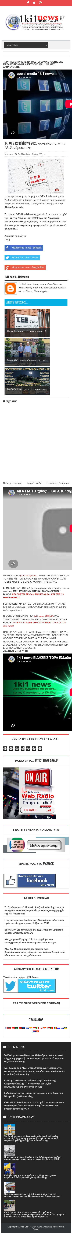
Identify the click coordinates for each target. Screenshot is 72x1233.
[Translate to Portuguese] (51, 1028)
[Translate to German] (9, 1028)
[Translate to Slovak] (62, 1028)
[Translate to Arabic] (16, 1028)
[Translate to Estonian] (23, 1028)
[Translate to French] (6, 1028)
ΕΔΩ (14, 228)
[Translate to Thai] (34, 1031)
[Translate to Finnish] (27, 1028)
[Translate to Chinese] (20, 1028)
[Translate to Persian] (44, 1028)
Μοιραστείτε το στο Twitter (25, 257)
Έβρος (42, 154)
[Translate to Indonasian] (34, 1028)
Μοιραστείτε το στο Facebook (27, 247)
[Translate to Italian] (37, 1028)
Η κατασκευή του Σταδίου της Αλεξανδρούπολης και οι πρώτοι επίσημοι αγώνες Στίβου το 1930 (32, 1158)
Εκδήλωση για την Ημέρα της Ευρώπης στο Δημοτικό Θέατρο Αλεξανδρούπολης (30, 1176)
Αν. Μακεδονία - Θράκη (28, 154)
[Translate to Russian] (58, 1028)
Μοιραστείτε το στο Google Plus (28, 267)
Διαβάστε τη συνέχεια (16, 236)
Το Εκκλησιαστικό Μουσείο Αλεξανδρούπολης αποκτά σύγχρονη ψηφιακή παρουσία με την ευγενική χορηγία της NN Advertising (34, 910)
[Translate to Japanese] (41, 1028)
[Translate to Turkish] (13, 1028)
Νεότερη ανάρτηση (12, 483)
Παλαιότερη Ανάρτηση (57, 483)
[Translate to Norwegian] (48, 1028)
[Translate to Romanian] (55, 1028)
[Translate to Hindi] (30, 1028)
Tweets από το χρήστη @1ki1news (20, 977)
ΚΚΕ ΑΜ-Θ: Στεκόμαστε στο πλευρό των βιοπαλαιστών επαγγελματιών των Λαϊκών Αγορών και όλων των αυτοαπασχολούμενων (35, 952)
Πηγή (7, 239)
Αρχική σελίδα (34, 483)
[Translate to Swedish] (65, 1028)
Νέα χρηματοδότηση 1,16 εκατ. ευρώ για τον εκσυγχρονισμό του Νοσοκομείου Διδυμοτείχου (32, 1195)
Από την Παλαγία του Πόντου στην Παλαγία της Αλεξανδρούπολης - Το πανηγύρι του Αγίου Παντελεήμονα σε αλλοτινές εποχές (30, 1083)
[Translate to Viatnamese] (37, 1031)
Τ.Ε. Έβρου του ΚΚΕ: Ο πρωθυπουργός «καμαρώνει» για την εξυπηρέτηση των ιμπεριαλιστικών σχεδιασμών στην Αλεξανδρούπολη (34, 1071)
